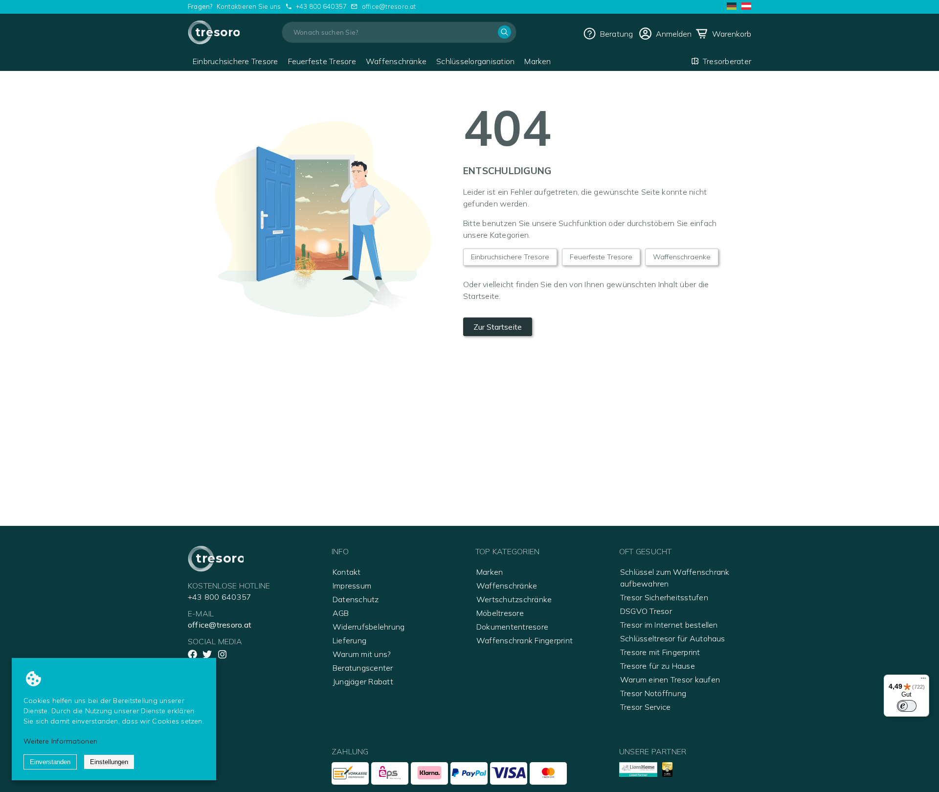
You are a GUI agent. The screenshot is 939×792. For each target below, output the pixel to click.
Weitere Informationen (60, 741)
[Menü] (923, 680)
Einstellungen (109, 762)
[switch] (907, 706)
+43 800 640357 (321, 6)
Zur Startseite (497, 327)
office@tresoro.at (389, 6)
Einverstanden (50, 762)
